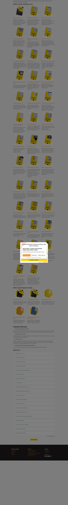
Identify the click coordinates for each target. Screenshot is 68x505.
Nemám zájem (34, 255)
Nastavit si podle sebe (41, 255)
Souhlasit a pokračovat (26, 255)
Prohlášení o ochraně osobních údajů (36, 257)
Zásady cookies (29, 257)
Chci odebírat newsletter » (34, 260)
